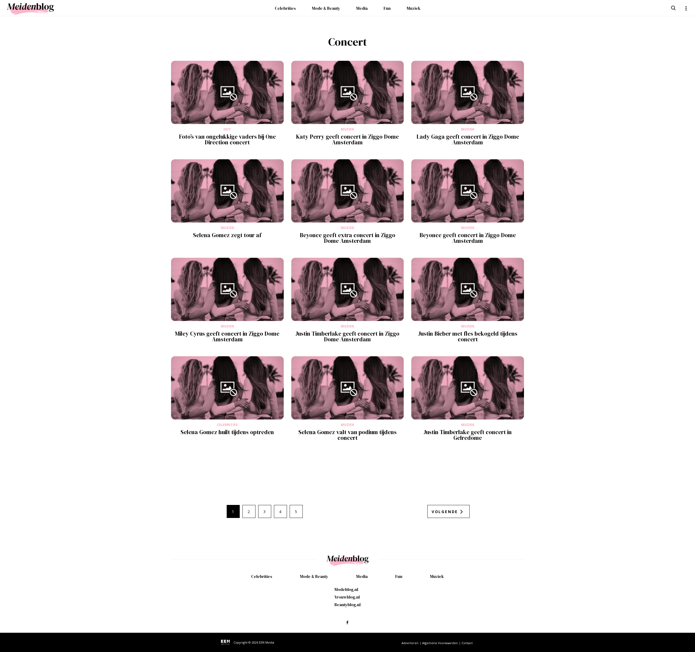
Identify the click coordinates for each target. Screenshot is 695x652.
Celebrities (285, 8)
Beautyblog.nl (347, 605)
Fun (387, 8)
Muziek (414, 8)
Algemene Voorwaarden (440, 643)
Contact (467, 643)
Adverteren (410, 643)
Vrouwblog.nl (347, 597)
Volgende (445, 511)
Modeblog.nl (346, 589)
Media (362, 8)
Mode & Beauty (326, 8)
